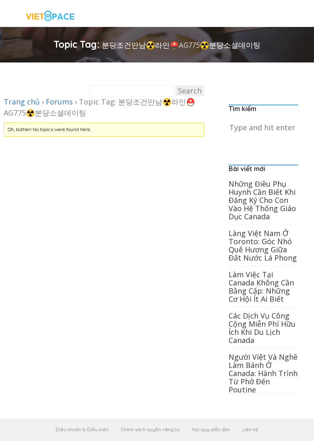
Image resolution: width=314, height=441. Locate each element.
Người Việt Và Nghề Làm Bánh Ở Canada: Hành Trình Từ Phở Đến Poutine (263, 373)
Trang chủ (22, 102)
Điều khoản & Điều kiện (82, 429)
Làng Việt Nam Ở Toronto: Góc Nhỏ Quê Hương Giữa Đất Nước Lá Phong (263, 245)
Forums (59, 102)
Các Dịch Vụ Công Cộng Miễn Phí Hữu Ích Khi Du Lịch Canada (262, 328)
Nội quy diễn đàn (211, 429)
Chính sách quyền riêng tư (150, 429)
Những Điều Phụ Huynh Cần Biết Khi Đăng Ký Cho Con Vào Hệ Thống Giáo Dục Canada (262, 200)
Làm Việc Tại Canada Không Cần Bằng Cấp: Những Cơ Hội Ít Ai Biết (261, 287)
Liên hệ (250, 429)
